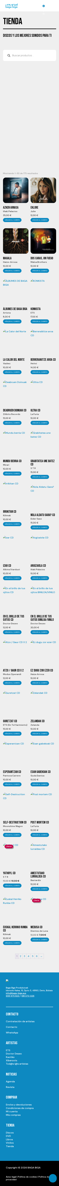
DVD (8, 1136)
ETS (8, 1050)
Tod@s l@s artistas (17, 1063)
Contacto (11, 1027)
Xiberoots (11, 1060)
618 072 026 (27, 996)
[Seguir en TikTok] (38, 1001)
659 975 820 (13, 996)
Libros (9, 1139)
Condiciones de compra (20, 1108)
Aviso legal (11, 1176)
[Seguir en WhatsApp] (32, 1001)
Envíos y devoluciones (19, 1104)
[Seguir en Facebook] (26, 1001)
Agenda (10, 1081)
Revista (10, 1087)
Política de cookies (27, 1176)
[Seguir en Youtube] (8, 1001)
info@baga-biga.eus (16, 993)
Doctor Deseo (14, 1053)
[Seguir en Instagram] (14, 1001)
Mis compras (13, 1115)
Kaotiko (10, 1057)
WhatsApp (12, 1032)
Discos (10, 1132)
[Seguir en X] (20, 1001)
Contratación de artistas (20, 1021)
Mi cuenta (12, 1111)
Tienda (10, 1146)
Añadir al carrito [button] (12, 220)
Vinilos (10, 1142)
